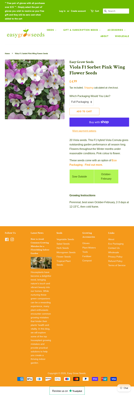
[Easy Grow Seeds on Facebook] (7, 240)
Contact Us (114, 248)
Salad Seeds (63, 244)
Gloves (86, 243)
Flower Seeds (64, 256)
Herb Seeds (63, 248)
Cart (97, 10)
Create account (78, 10)
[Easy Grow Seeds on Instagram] (12, 240)
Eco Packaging (116, 244)
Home (7, 53)
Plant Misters (89, 247)
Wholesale (122, 36)
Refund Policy (115, 261)
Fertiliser (86, 256)
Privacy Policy (115, 256)
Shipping (88, 87)
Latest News (37, 233)
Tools (85, 252)
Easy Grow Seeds (76, 373)
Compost (87, 260)
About (104, 36)
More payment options (84, 130)
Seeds (51, 29)
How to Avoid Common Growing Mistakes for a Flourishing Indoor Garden (40, 246)
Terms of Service (117, 265)
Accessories (116, 29)
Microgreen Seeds (66, 252)
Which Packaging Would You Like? (89, 96)
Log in (62, 10)
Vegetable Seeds (65, 239)
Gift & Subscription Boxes (81, 29)
